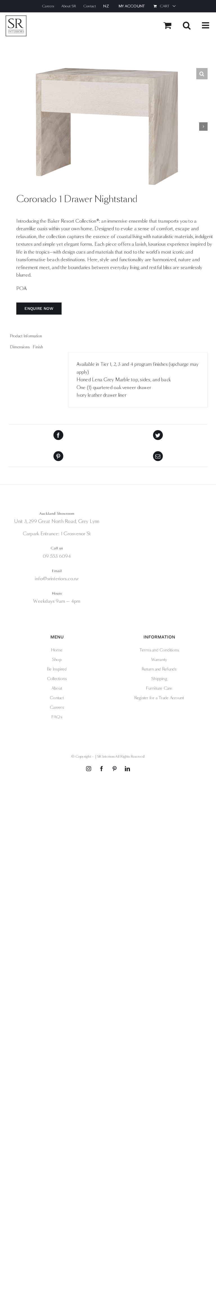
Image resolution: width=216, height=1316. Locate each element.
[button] (202, 73)
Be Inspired (57, 669)
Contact (57, 698)
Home (56, 650)
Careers (57, 707)
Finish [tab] (38, 347)
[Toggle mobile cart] (167, 25)
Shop (57, 659)
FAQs (56, 717)
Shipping (159, 678)
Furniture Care (159, 688)
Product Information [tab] (26, 336)
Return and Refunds (159, 669)
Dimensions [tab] (20, 347)
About (56, 688)
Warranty (159, 659)
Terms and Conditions (159, 650)
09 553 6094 (57, 556)
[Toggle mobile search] (187, 25)
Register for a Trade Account (159, 698)
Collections (57, 678)
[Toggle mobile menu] (206, 25)
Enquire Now (38, 308)
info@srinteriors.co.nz (56, 578)
